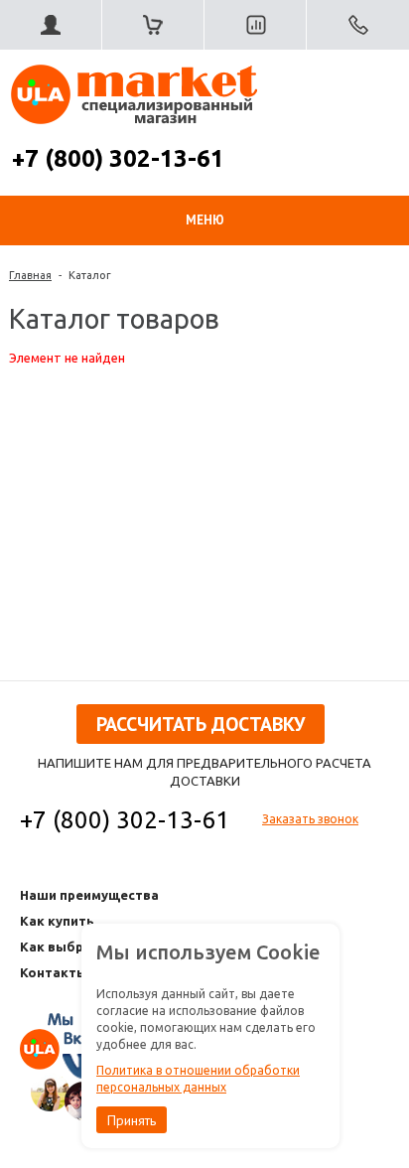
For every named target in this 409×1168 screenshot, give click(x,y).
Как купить (57, 921)
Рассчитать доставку (200, 724)
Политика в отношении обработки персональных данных (198, 1079)
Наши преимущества (89, 895)
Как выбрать (63, 946)
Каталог (89, 275)
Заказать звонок (310, 818)
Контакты (53, 972)
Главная (30, 275)
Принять (131, 1120)
